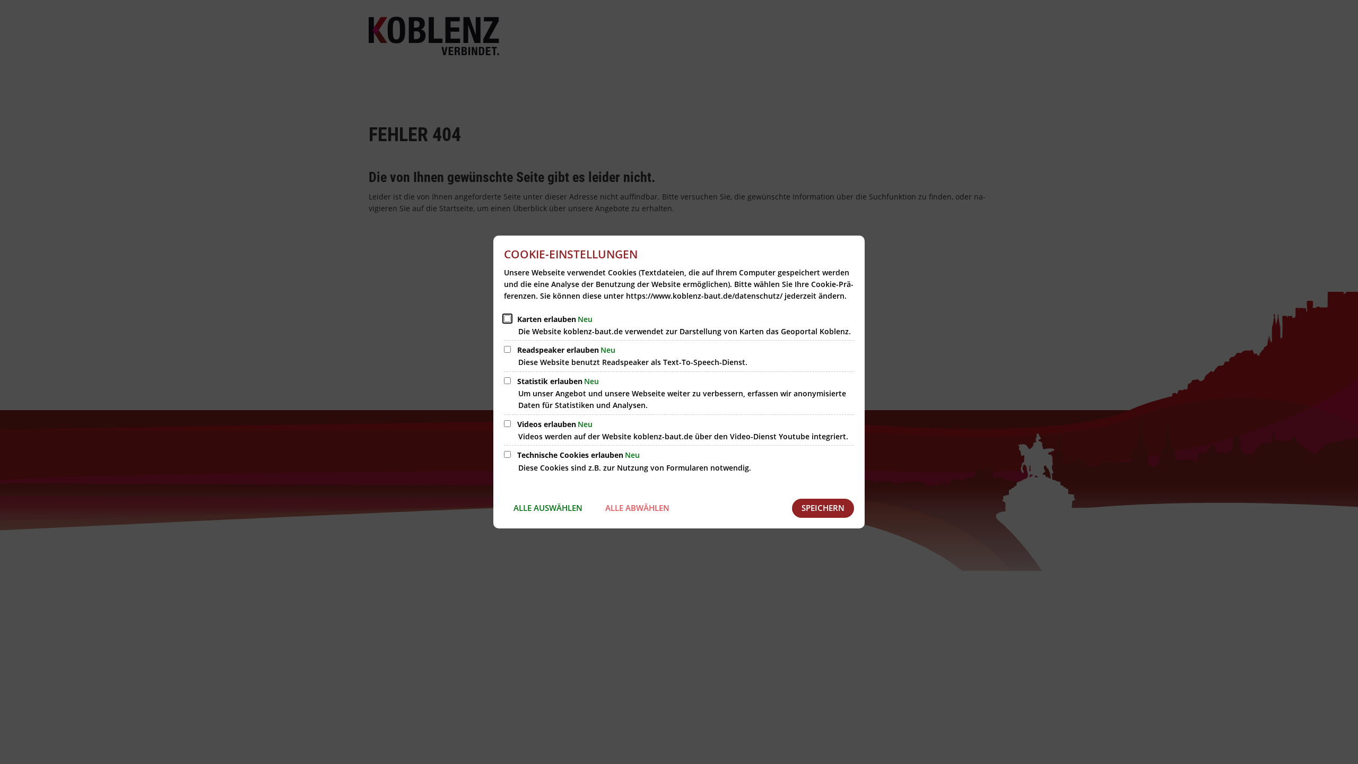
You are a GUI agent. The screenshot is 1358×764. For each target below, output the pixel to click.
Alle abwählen (637, 507)
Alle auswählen (547, 507)
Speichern (823, 507)
